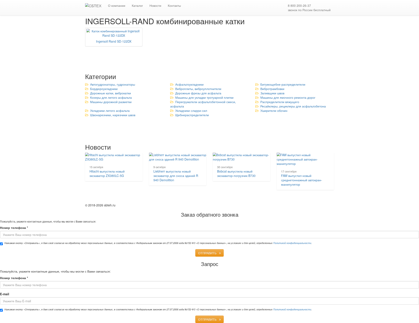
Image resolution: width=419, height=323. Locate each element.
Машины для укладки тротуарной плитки (204, 97)
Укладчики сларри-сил (191, 110)
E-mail (4, 294)
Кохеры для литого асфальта (111, 97)
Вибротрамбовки (272, 88)
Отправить (208, 253)
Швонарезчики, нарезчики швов (112, 115)
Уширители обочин (273, 110)
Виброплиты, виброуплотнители (198, 88)
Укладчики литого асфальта (110, 110)
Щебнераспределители (192, 115)
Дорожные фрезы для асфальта (198, 93)
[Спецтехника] (93, 5)
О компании (116, 5)
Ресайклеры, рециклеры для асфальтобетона (293, 106)
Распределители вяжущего (279, 102)
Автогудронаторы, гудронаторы (112, 84)
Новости (155, 5)
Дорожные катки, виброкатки (110, 93)
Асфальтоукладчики (189, 84)
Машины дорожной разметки (111, 102)
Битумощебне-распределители (282, 84)
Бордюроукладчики (104, 88)
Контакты (174, 5)
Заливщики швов (272, 93)
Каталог (137, 5)
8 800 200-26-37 (309, 7)
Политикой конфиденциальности (292, 243)
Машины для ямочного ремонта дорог (287, 97)
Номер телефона (14, 227)
